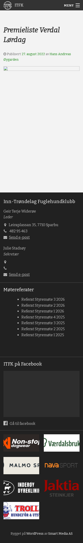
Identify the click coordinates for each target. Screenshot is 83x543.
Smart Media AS (60, 534)
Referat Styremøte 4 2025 (43, 317)
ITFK (18, 5)
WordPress (35, 534)
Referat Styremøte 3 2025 (43, 323)
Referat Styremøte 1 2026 (42, 311)
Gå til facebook (22, 423)
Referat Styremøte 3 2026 (43, 299)
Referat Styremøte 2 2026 (43, 305)
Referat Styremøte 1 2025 (42, 335)
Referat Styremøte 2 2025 (43, 329)
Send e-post (19, 237)
